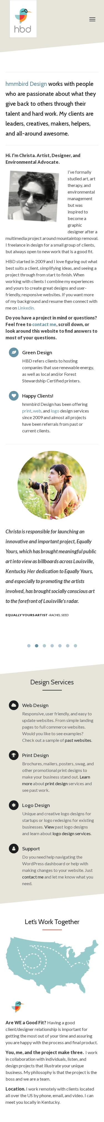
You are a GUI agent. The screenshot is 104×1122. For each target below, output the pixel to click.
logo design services (71, 833)
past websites (78, 740)
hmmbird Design (26, 83)
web (37, 410)
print (26, 410)
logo (55, 410)
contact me (33, 876)
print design (56, 783)
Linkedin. (26, 307)
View (49, 826)
